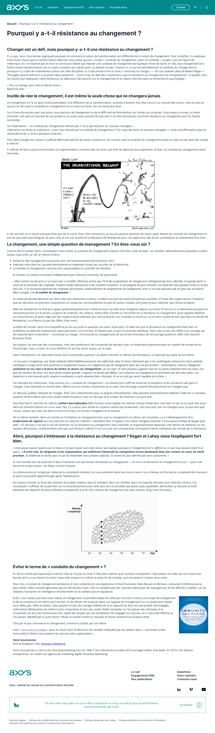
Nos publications (118, 7)
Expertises (53, 7)
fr (195, 7)
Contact (180, 7)
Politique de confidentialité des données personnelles (55, 720)
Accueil (12, 23)
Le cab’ (135, 671)
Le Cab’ (39, 7)
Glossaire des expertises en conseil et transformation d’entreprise (41, 723)
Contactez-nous (187, 679)
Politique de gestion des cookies (100, 720)
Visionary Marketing (53, 643)
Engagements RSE (74, 7)
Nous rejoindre (96, 7)
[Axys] (18, 7)
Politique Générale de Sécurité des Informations (142, 720)
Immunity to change (34, 629)
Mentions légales (17, 720)
